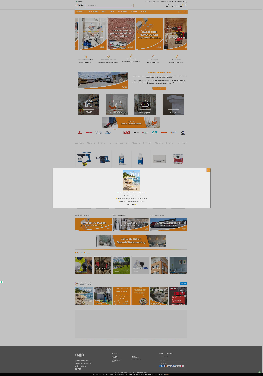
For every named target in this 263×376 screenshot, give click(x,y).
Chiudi (208, 170)
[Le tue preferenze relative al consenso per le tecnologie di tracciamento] (1, 282)
